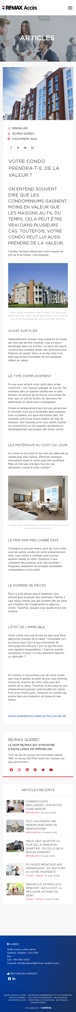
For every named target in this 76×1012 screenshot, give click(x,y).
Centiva (45, 1008)
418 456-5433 (21, 960)
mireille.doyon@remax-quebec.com (38, 963)
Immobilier (19, 128)
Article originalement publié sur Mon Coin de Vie (37, 716)
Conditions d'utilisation (40, 1000)
